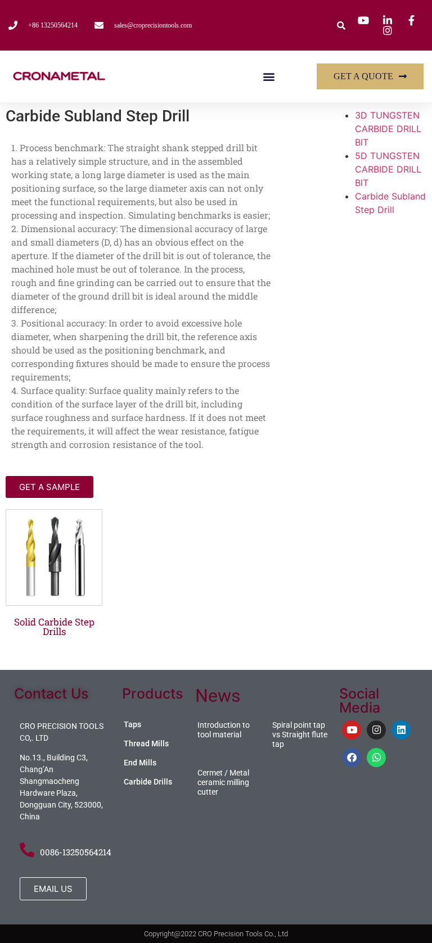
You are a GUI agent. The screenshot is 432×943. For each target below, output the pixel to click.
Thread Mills (146, 743)
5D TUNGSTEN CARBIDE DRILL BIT (388, 169)
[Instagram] (376, 730)
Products (152, 693)
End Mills (140, 762)
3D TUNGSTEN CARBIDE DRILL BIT (388, 129)
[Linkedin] (401, 730)
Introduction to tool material (223, 729)
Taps (132, 724)
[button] (340, 25)
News (218, 695)
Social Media (359, 700)
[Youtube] (351, 730)
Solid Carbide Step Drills (54, 626)
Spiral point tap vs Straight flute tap (299, 734)
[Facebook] (351, 757)
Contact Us (51, 693)
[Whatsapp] (376, 757)
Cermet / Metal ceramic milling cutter (223, 782)
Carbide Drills (148, 781)
